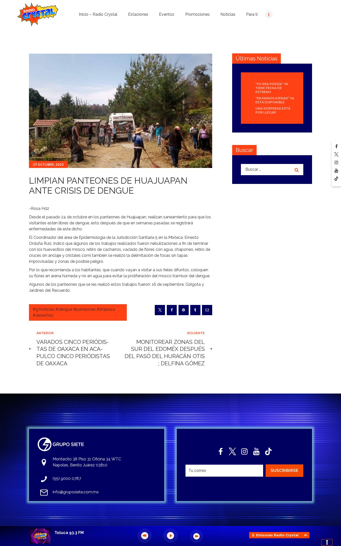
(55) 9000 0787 (67, 478)
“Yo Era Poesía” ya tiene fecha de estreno (271, 88)
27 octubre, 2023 (48, 164)
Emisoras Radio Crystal (277, 535)
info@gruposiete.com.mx (76, 492)
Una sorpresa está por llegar (272, 110)
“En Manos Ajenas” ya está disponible (274, 100)
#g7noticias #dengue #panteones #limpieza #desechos (74, 312)
